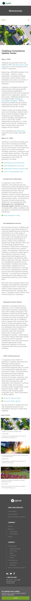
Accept (15, 598)
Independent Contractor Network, (14, 168)
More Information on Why (11, 215)
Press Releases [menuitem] (14, 534)
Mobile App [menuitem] (13, 565)
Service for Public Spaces (12, 401)
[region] (15, 594)
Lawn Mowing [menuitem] (13, 562)
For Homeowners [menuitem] (12, 514)
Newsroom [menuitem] (11, 529)
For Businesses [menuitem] (12, 511)
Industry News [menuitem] (13, 531)
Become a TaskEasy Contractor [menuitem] (16, 516)
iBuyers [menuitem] (12, 553)
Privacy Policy (10, 594)
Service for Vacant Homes (12, 398)
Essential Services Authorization (14, 163)
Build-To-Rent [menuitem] (13, 551)
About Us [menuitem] (10, 526)
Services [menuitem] (12, 557)
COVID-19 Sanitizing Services (13, 171)
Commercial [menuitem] (13, 555)
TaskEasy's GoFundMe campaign (12, 100)
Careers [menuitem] (10, 536)
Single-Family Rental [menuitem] (15, 548)
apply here (21, 131)
